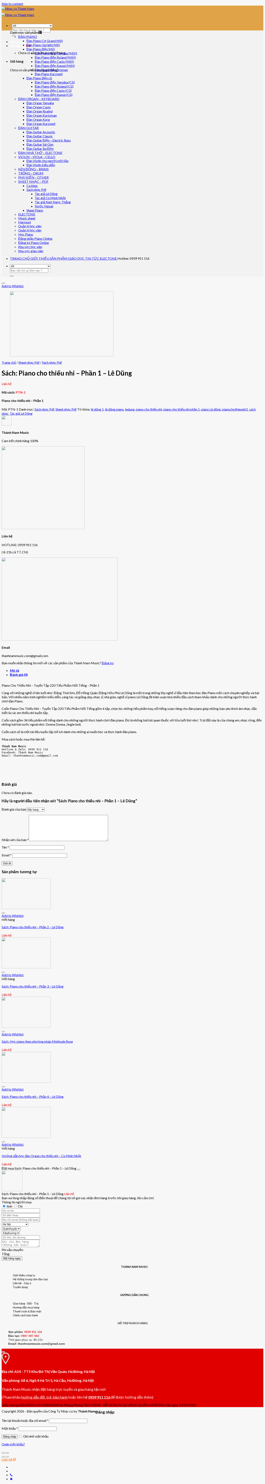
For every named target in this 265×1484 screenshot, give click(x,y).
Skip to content (12, 4)
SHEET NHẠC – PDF (33, 181)
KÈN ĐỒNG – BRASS (33, 169)
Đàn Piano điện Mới (40, 49)
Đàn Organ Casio (38, 107)
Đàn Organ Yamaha (40, 103)
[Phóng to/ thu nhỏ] (7, 1453)
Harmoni (24, 222)
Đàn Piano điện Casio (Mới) (54, 61)
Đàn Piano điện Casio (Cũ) (53, 90)
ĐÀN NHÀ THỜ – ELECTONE (40, 153)
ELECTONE (26, 214)
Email (7, 855)
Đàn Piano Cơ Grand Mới (44, 41)
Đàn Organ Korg (38, 119)
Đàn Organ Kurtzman (41, 115)
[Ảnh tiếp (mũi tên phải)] (7, 1456)
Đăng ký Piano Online (33, 243)
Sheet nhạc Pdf (29, 362)
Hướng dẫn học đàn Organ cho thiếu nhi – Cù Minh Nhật (41, 1156)
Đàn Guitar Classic (39, 136)
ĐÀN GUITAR (28, 128)
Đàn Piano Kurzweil (49, 74)
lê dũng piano (114, 409)
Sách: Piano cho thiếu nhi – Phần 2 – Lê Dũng (33, 927)
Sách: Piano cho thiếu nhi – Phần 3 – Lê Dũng (33, 986)
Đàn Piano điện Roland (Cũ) (54, 86)
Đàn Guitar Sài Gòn (39, 144)
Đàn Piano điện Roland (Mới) (55, 57)
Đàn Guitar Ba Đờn (40, 148)
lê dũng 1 (97, 409)
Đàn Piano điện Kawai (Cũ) (53, 95)
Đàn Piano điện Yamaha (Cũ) (55, 82)
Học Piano (25, 234)
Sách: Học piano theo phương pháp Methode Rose (37, 1041)
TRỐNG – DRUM (30, 173)
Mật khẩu (10, 1428)
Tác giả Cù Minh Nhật (50, 198)
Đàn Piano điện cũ (39, 78)
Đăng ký (108, 663)
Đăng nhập (9, 1436)
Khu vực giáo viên (30, 251)
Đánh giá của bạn (14, 809)
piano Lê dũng (211, 409)
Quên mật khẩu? (13, 1444)
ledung (130, 409)
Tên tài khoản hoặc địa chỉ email (25, 1420)
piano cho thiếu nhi (149, 409)
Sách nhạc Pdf (36, 190)
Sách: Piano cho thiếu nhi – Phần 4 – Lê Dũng (33, 1096)
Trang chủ (9, 362)
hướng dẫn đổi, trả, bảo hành (44, 1397)
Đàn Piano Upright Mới (43, 45)
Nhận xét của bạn (15, 840)
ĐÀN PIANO (27, 37)
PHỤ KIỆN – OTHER (33, 177)
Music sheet (26, 218)
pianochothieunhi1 (235, 409)
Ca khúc (32, 186)
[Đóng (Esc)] (3, 1453)
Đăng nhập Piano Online (35, 238)
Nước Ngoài (44, 206)
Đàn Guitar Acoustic (40, 132)
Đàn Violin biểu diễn (40, 165)
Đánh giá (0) (19, 675)
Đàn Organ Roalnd (39, 111)
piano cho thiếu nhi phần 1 (181, 409)
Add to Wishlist (13, 286)
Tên (5, 847)
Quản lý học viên (29, 226)
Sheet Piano (34, 210)
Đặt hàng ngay (12, 1258)
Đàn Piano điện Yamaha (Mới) (56, 53)
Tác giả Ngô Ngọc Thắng (53, 202)
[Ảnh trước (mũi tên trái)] (3, 1456)
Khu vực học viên (30, 247)
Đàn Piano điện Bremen (51, 70)
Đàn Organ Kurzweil (40, 124)
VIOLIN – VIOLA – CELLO (36, 157)
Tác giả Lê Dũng (46, 194)
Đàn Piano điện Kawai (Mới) (55, 66)
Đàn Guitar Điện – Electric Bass (48, 140)
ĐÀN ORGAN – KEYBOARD (38, 99)
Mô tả (14, 670)
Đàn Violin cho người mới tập (47, 161)
